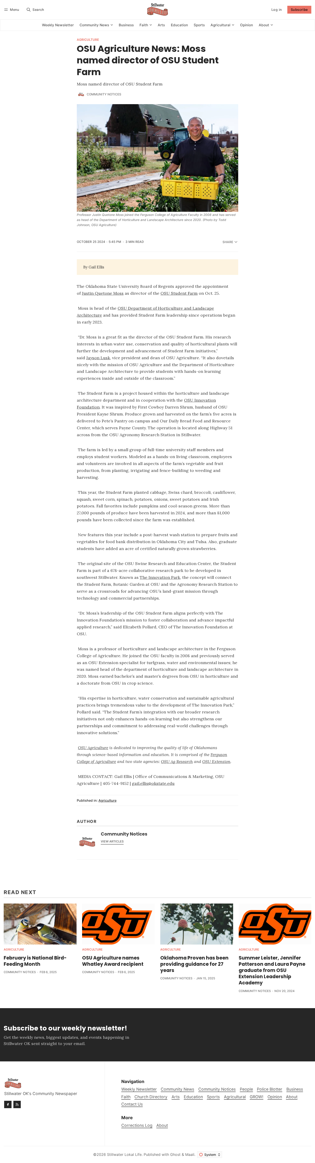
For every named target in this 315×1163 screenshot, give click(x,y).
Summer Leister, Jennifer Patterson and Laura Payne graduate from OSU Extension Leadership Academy (272, 970)
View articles (112, 841)
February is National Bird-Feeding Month (35, 960)
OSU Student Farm (179, 293)
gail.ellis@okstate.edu (153, 783)
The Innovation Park (160, 577)
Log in (276, 10)
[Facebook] (8, 1104)
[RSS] (17, 1104)
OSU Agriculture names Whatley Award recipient (112, 960)
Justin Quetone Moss (103, 293)
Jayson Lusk (98, 357)
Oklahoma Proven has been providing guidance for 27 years (194, 964)
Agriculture (88, 39)
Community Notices (104, 94)
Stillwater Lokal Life (124, 1154)
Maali (189, 1154)
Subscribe (299, 10)
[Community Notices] (81, 94)
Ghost (175, 1154)
